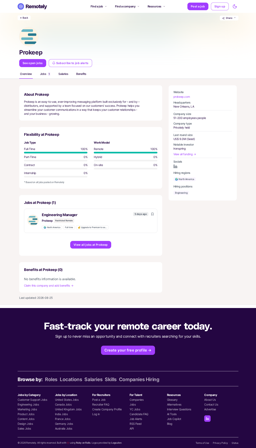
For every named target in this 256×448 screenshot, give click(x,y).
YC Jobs (135, 409)
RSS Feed (136, 423)
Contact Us (211, 404)
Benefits (81, 74)
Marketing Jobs (27, 409)
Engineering (181, 192)
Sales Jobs (24, 428)
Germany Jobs (64, 423)
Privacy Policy (220, 442)
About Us (210, 399)
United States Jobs (67, 399)
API (132, 428)
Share (229, 17)
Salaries (63, 74)
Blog (169, 423)
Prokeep (47, 220)
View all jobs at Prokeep (91, 244)
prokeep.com (181, 96)
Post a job (198, 6)
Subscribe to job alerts (72, 63)
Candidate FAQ (139, 414)
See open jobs (33, 63)
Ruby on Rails (83, 442)
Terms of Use (202, 442)
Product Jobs (26, 414)
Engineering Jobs (28, 404)
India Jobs (61, 414)
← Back (24, 17)
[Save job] (152, 214)
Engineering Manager (59, 215)
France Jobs (62, 419)
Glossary (172, 399)
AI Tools (172, 414)
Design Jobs (25, 423)
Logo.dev (116, 442)
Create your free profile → (128, 350)
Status (235, 442)
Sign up (219, 6)
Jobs (45, 74)
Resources (154, 6)
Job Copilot (174, 419)
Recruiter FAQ (100, 404)
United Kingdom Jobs (68, 409)
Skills (111, 379)
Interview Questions (179, 409)
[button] (90, 221)
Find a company (125, 6)
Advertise (210, 409)
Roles (51, 379)
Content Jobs (26, 419)
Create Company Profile (107, 409)
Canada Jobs (63, 404)
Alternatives (174, 404)
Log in (96, 414)
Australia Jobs (63, 428)
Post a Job (98, 399)
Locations (71, 379)
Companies (136, 399)
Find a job (97, 6)
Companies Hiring (139, 379)
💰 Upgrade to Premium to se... (92, 227)
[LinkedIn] (207, 418)
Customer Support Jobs (32, 399)
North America (52, 227)
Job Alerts (136, 419)
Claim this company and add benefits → (48, 285)
